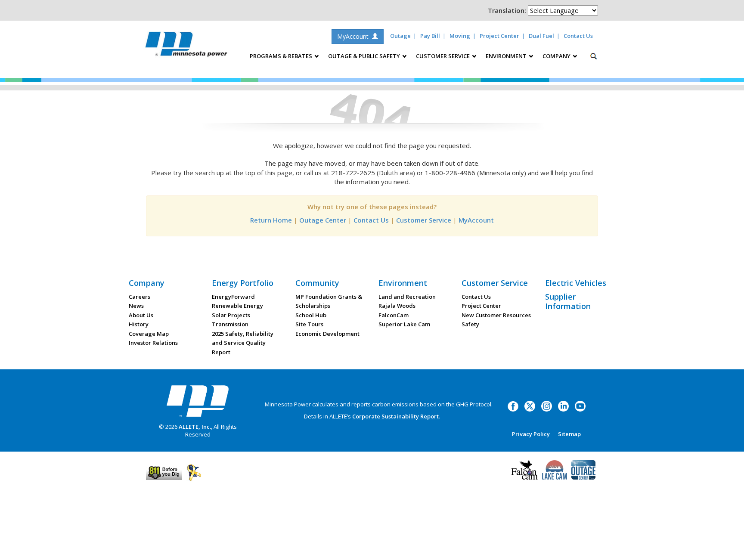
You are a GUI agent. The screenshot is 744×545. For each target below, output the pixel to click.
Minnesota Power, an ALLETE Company (186, 46)
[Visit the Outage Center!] (583, 468)
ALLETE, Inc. (195, 426)
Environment (402, 283)
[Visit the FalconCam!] (524, 468)
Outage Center (322, 220)
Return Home (271, 220)
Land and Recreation (407, 296)
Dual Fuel (541, 36)
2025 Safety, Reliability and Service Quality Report (242, 343)
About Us (141, 315)
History (139, 324)
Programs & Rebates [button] (281, 56)
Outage (400, 36)
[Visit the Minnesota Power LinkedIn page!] (563, 405)
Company (146, 283)
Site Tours (309, 324)
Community (317, 283)
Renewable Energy (237, 306)
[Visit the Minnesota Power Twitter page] (529, 405)
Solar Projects (231, 315)
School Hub (310, 315)
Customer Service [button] (443, 56)
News (136, 306)
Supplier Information (568, 301)
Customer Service (423, 220)
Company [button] (557, 56)
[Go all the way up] (727, 529)
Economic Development (327, 334)
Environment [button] (507, 56)
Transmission (230, 324)
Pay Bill (430, 36)
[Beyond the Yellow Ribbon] (194, 472)
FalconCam (393, 315)
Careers (139, 296)
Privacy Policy (531, 434)
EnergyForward (233, 296)
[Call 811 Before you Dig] (164, 472)
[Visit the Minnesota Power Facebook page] (513, 405)
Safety (470, 324)
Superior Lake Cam (404, 324)
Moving (460, 36)
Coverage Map (149, 334)
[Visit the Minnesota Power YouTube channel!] (580, 405)
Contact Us (578, 36)
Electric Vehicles (575, 283)
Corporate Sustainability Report (395, 416)
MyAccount (354, 36)
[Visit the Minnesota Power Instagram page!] (546, 405)
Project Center (499, 36)
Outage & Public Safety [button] (364, 56)
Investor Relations (153, 343)
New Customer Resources (496, 315)
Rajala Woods (396, 306)
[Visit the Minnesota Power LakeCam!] (554, 468)
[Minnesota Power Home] (197, 401)
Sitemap (569, 434)
